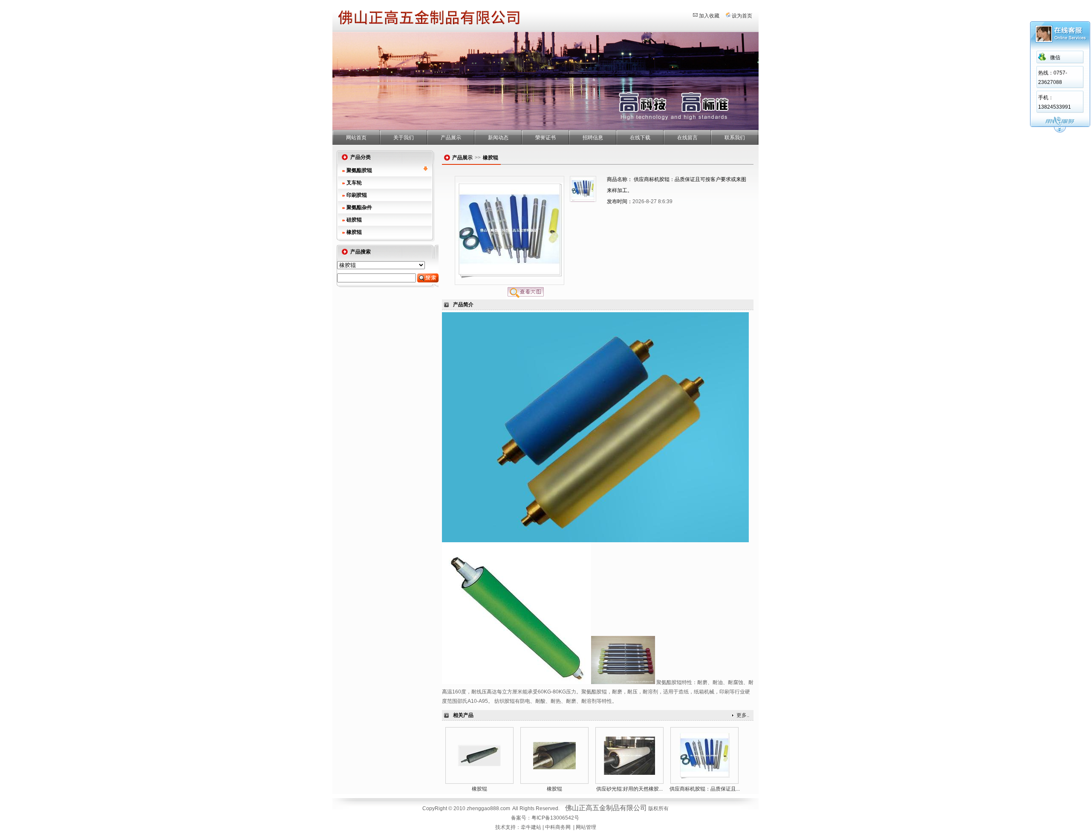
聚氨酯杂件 (359, 207)
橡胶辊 (354, 232)
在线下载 (640, 138)
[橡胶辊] (479, 765)
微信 (1055, 57)
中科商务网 (558, 827)
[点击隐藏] (1060, 131)
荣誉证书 (545, 138)
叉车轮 (354, 183)
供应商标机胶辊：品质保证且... (705, 789)
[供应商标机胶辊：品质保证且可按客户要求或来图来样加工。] (704, 777)
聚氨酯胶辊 (359, 170)
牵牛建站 (531, 827)
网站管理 (586, 827)
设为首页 (742, 16)
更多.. (742, 715)
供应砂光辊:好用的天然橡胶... (629, 789)
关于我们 (403, 138)
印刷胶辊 (356, 195)
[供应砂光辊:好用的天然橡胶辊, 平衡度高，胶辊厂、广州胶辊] (629, 773)
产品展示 (451, 138)
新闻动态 (498, 138)
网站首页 (356, 138)
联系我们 (734, 138)
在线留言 (687, 138)
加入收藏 (709, 16)
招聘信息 (593, 138)
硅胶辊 (354, 220)
